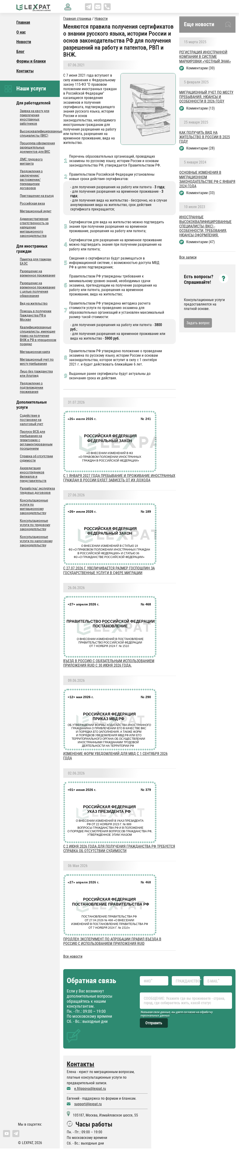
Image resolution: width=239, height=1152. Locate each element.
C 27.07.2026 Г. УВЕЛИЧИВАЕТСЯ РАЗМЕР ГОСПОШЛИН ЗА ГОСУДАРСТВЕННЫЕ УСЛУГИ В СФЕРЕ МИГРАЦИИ (109, 570)
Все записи (188, 257)
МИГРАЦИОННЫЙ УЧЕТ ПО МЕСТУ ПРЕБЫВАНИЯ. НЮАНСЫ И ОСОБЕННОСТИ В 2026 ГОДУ (206, 96)
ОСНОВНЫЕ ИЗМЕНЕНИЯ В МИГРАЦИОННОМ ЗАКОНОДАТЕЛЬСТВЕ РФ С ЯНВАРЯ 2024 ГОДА (207, 179)
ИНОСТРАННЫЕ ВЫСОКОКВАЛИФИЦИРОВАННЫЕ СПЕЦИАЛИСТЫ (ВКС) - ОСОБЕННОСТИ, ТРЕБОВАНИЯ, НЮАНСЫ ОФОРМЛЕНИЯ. (205, 226)
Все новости (72, 956)
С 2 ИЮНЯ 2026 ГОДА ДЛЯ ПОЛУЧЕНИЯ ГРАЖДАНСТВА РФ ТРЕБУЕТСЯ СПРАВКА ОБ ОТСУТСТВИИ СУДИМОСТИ (119, 848)
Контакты (80, 1064)
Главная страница (77, 18)
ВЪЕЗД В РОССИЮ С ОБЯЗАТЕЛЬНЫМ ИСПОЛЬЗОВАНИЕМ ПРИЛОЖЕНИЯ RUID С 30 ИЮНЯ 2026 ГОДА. (108, 663)
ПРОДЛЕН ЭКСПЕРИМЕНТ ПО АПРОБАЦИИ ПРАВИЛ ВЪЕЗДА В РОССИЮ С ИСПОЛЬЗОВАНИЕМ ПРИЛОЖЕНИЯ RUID (112, 941)
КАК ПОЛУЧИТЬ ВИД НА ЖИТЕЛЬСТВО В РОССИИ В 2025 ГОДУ (204, 137)
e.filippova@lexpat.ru (90, 1088)
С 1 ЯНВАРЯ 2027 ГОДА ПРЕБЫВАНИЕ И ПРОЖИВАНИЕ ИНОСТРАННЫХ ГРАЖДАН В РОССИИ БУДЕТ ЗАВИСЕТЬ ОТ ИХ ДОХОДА (119, 477)
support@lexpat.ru (88, 1104)
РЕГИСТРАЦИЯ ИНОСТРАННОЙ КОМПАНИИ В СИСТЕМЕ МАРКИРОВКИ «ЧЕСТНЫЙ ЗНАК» (205, 56)
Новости (101, 18)
